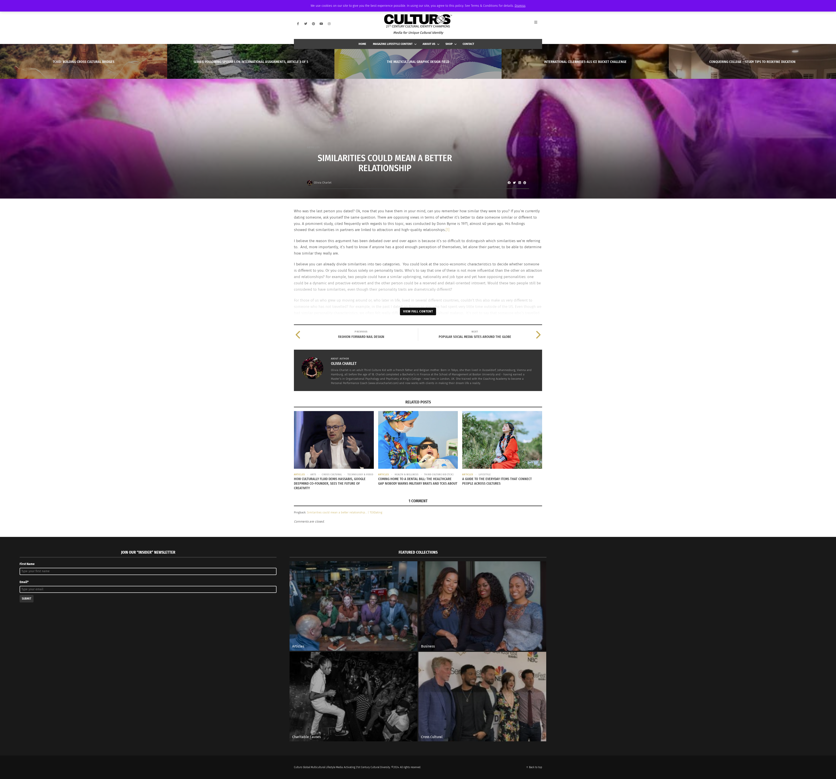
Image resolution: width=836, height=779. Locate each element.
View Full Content (418, 311)
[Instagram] (329, 24)
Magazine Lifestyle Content (393, 44)
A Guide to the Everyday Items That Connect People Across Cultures (497, 481)
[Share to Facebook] (509, 182)
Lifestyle (485, 474)
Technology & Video (360, 474)
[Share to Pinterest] (524, 182)
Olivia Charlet (322, 182)
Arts (313, 474)
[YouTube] (321, 24)
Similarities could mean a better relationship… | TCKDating (344, 512)
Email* (24, 582)
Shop (449, 44)
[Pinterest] (313, 24)
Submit (26, 598)
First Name (27, 564)
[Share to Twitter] (514, 182)
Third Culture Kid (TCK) (438, 474)
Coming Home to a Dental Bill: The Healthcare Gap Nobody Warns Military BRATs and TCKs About (417, 481)
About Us (429, 44)
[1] (447, 230)
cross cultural (332, 474)
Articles (313, 147)
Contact (468, 44)
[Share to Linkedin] (519, 182)
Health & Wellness (407, 474)
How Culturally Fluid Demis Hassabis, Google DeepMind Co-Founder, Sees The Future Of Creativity (330, 483)
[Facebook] (298, 24)
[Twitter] (306, 24)
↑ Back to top (534, 767)
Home (362, 44)
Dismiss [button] (520, 6)
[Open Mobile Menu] (538, 24)
